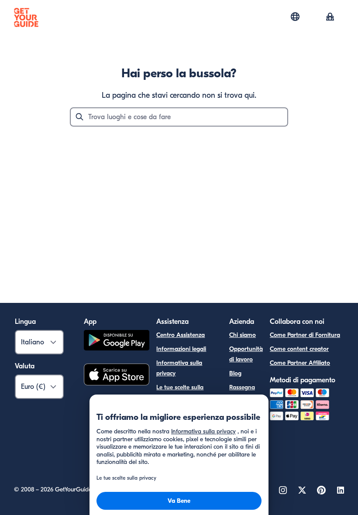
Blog (235, 373)
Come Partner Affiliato (300, 363)
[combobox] (179, 117)
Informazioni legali (181, 349)
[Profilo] (330, 17)
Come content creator (299, 349)
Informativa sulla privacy (179, 368)
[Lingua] (295, 17)
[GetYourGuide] (26, 17)
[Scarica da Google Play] (116, 341)
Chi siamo (242, 335)
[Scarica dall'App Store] (116, 376)
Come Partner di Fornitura (305, 335)
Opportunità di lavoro (246, 354)
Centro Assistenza (180, 335)
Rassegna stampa (242, 393)
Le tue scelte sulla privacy (179, 393)
